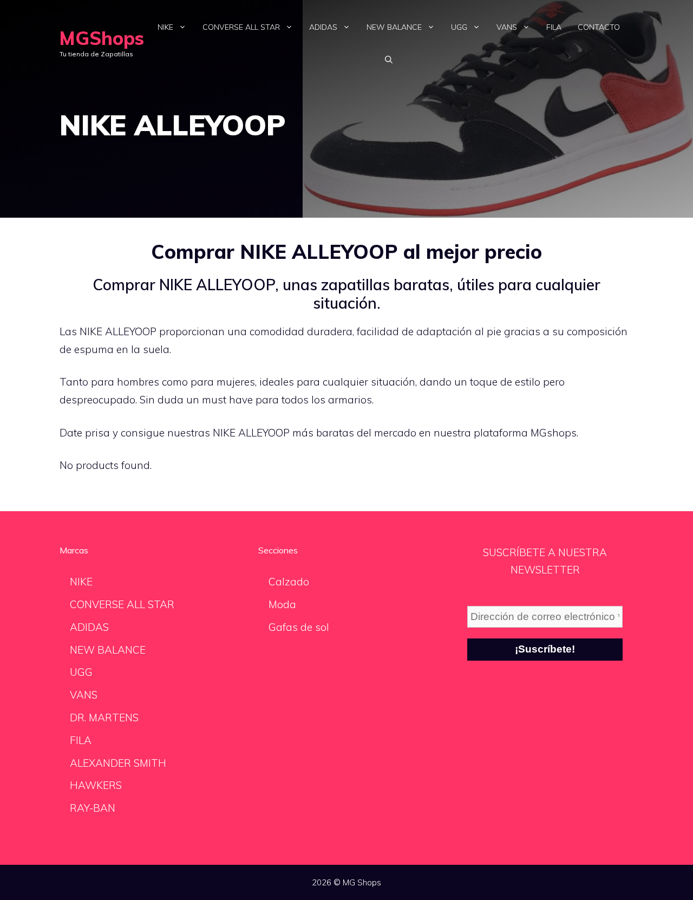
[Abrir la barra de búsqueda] (389, 59)
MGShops (102, 38)
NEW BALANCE (394, 27)
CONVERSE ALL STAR (241, 27)
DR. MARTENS (104, 717)
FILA (553, 27)
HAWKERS (96, 785)
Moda (282, 604)
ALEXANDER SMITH (118, 762)
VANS (506, 27)
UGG (459, 27)
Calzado (289, 581)
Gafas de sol (299, 627)
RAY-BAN (92, 807)
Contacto (599, 27)
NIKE (165, 27)
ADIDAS (323, 27)
